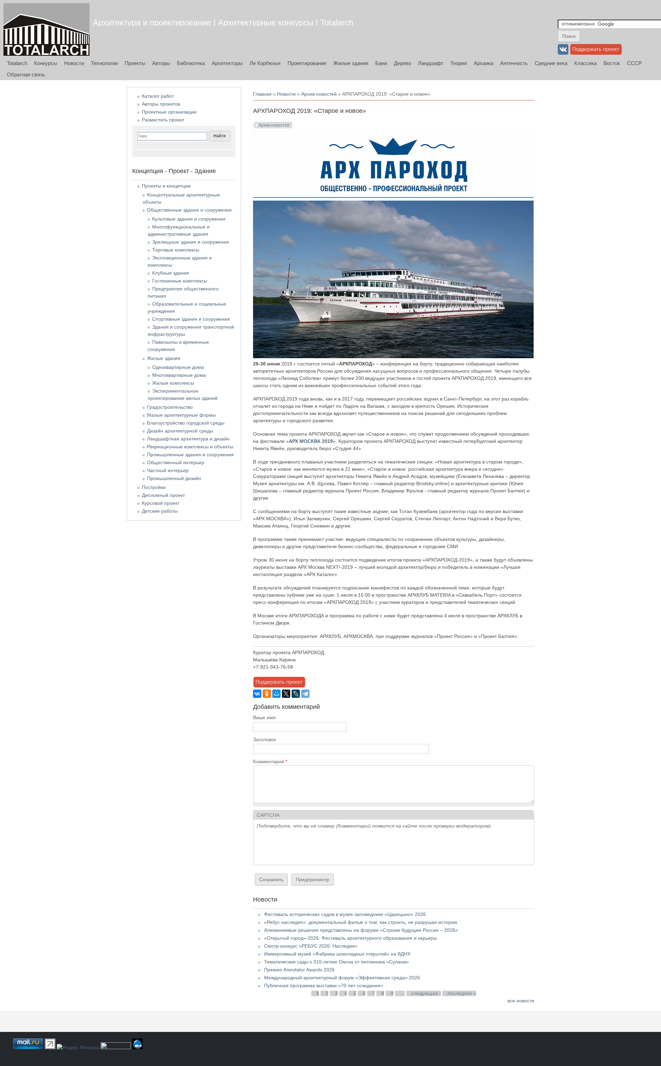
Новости (74, 63)
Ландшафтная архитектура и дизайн (188, 438)
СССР (634, 63)
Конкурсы (45, 63)
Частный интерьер (168, 470)
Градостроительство (170, 407)
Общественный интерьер (175, 462)
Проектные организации (169, 112)
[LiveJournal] (296, 694)
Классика (585, 63)
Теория (458, 63)
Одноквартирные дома (178, 367)
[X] (286, 694)
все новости (520, 1000)
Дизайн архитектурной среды (180, 431)
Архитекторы (227, 63)
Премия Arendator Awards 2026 (299, 969)
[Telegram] (305, 694)
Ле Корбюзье (265, 63)
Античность (514, 63)
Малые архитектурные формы (181, 415)
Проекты (135, 63)
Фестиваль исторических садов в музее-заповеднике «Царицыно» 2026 (345, 914)
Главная (262, 94)
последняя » (462, 993)
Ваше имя (264, 717)
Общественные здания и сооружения (189, 210)
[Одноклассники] (267, 694)
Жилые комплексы (173, 383)
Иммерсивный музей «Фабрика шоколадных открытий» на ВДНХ (337, 954)
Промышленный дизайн (174, 478)
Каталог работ (158, 96)
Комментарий (270, 761)
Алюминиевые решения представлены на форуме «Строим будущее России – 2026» (361, 930)
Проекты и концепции (166, 186)
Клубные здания (170, 273)
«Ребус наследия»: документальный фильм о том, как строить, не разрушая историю (361, 922)
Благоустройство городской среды (185, 423)
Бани (381, 63)
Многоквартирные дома (179, 375)
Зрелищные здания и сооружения (190, 242)
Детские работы (160, 511)
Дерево (402, 63)
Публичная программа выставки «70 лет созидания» (323, 985)
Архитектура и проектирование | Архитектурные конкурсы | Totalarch (223, 22)
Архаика (483, 63)
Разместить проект (163, 119)
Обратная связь (26, 74)
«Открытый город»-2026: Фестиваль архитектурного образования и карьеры (350, 938)
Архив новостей (319, 94)
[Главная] (46, 29)
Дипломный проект (163, 495)
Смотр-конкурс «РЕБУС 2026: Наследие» (311, 946)
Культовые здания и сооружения (188, 219)
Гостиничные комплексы (179, 281)
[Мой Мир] (276, 694)
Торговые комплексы (175, 250)
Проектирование (306, 63)
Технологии (104, 63)
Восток (612, 63)
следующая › (426, 993)
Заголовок (264, 739)
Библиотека (191, 63)
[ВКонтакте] (257, 694)
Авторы (161, 63)
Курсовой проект (160, 503)
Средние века (551, 63)
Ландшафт (430, 63)
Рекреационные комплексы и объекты (190, 446)
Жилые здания (350, 63)
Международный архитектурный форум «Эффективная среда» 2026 (342, 977)
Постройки (154, 487)
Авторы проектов (161, 104)
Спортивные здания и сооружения (191, 319)
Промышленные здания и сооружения (190, 454)
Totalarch (17, 63)
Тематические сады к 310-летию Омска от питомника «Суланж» (336, 961)
